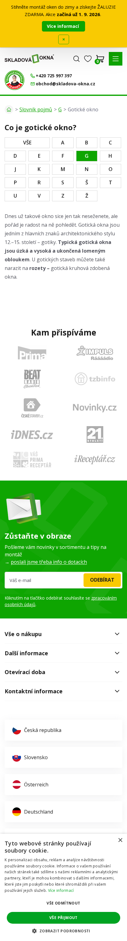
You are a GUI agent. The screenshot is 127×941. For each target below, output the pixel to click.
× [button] (120, 840)
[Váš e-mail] (63, 580)
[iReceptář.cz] (94, 459)
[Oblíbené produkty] (88, 58)
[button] (115, 59)
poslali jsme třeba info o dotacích (49, 561)
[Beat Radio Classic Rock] (32, 379)
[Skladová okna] (29, 58)
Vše (27, 142)
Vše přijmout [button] (63, 917)
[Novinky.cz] (94, 408)
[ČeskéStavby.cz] (32, 407)
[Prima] (32, 352)
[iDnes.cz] (32, 434)
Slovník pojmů (35, 109)
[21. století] (95, 434)
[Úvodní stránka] (9, 109)
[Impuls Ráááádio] (94, 353)
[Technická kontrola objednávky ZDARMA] (14, 80)
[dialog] (63, 887)
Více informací (63, 26)
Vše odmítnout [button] (63, 903)
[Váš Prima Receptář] (32, 459)
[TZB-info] (95, 379)
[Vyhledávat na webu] (76, 59)
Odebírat (102, 579)
